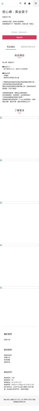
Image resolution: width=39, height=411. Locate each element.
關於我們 (8, 334)
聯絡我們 (19, 37)
